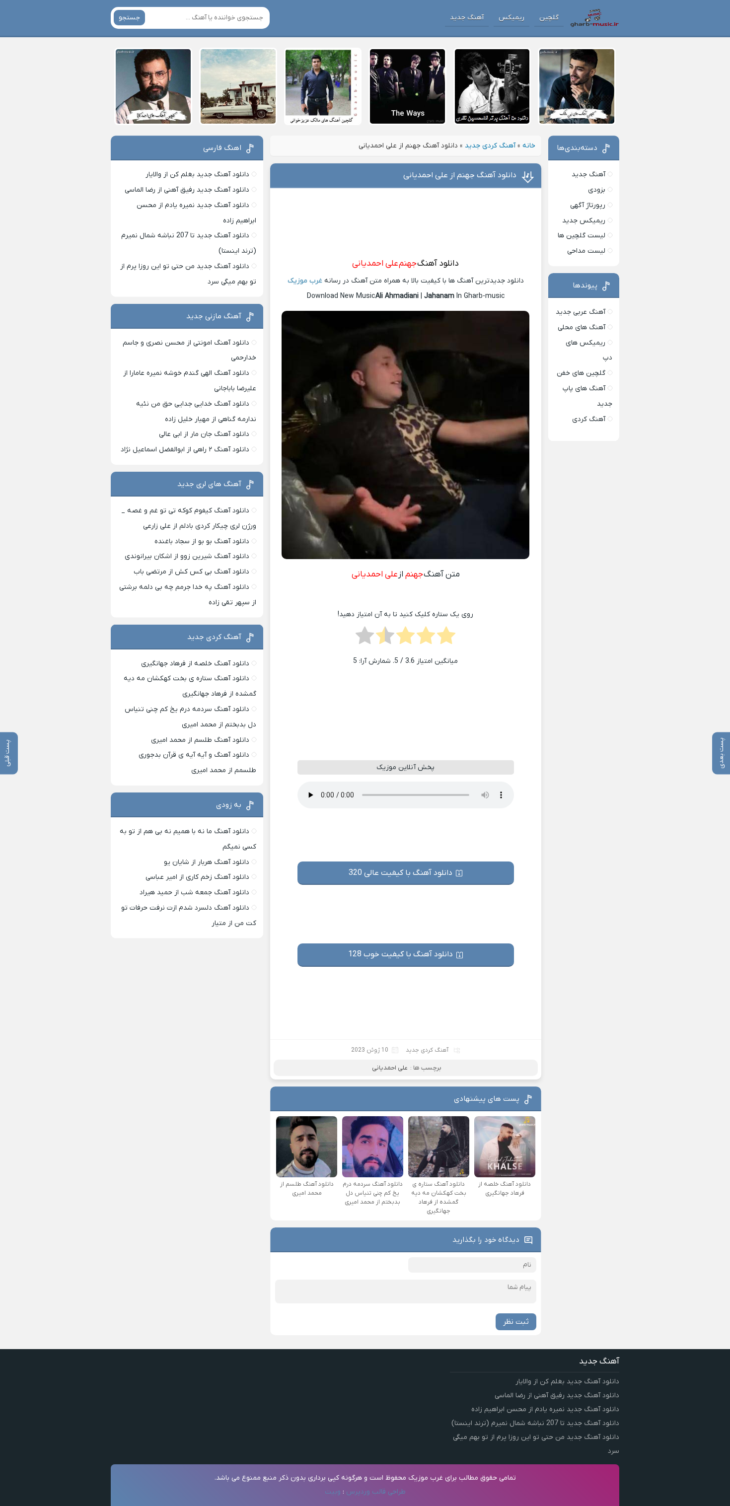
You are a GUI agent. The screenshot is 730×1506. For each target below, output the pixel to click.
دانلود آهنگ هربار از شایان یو (206, 862)
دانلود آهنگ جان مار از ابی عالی (204, 434)
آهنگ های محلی (581, 327)
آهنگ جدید (467, 17)
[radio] (446, 638)
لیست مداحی (586, 251)
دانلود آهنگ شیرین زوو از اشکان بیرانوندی (187, 556)
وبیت (333, 1492)
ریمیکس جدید (583, 220)
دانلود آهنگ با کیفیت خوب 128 (400, 954)
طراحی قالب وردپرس (376, 1492)
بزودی (596, 190)
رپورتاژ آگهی (587, 205)
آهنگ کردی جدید (490, 145)
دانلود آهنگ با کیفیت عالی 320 (400, 873)
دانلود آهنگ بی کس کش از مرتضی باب (191, 571)
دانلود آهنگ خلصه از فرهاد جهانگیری (195, 663)
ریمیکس (511, 17)
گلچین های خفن (581, 373)
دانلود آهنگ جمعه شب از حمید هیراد (194, 892)
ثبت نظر (516, 1322)
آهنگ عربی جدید (580, 312)
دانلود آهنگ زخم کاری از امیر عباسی (197, 877)
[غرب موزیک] (594, 17)
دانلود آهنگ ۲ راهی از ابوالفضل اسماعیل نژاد (185, 449)
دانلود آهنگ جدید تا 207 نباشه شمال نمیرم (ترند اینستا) (535, 1423)
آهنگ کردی (588, 419)
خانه (528, 145)
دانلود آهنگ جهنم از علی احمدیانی (459, 175)
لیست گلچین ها (581, 235)
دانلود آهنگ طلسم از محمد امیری (200, 740)
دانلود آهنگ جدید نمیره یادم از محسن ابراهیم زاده (545, 1409)
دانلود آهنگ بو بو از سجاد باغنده (201, 541)
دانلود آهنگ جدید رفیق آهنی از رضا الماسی (187, 190)
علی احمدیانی (375, 263)
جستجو (129, 17)
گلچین (549, 17)
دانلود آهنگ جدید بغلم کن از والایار (197, 174)
